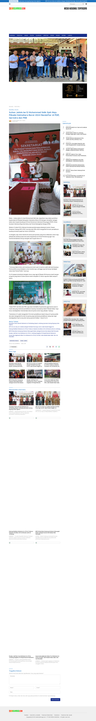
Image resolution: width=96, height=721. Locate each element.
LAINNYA (70, 35)
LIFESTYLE (45, 35)
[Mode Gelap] (86, 4)
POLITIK (32, 35)
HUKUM (26, 35)
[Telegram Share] (56, 347)
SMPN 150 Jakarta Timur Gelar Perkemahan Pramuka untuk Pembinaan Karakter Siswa (76, 155)
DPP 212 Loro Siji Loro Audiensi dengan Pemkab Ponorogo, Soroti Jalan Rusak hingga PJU (37, 1)
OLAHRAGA (38, 35)
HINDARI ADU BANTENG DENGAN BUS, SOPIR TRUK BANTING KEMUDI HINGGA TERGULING (75, 165)
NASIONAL (12, 35)
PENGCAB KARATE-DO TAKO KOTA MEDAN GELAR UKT (76, 128)
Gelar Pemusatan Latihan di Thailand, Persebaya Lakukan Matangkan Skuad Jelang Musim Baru (78, 252)
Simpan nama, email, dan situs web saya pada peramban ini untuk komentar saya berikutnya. (32, 695)
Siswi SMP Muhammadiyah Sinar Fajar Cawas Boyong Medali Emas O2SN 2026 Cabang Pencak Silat (74, 240)
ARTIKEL (64, 35)
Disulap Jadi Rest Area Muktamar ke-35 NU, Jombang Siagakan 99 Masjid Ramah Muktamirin (32, 333)
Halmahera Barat (14, 340)
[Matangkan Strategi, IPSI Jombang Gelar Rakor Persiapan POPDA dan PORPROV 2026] (67, 246)
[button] (83, 4)
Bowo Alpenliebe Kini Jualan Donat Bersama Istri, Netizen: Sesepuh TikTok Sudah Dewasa (78, 325)
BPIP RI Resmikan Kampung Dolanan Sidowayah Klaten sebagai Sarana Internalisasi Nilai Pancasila (33, 331)
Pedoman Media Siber (47, 715)
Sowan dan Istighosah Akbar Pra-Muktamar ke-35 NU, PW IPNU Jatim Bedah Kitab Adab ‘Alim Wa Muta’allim (33, 336)
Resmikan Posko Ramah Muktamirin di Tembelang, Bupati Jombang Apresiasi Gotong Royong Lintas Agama (34, 324)
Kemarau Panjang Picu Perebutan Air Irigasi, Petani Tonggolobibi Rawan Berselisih (78, 285)
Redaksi (26, 715)
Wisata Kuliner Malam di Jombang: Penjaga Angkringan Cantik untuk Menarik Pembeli (76, 133)
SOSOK (52, 35)
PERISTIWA (19, 35)
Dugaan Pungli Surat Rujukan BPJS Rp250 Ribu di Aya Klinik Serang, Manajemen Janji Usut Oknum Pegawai (74, 280)
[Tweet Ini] (50, 347)
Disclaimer (57, 715)
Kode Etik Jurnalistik (35, 715)
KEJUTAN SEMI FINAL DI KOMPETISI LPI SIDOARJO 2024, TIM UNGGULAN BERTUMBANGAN (75, 176)
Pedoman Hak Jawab (66, 715)
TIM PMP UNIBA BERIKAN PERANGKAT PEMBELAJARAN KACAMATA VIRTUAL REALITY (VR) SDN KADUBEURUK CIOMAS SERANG (76, 149)
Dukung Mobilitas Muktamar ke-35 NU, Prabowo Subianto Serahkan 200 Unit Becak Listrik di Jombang (34, 329)
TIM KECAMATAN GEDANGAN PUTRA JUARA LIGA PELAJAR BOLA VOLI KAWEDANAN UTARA (75, 139)
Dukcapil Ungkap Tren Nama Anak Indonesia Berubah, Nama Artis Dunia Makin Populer (79, 332)
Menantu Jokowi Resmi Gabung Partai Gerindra (75, 171)
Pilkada (23, 120)
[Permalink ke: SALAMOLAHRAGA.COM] (10, 121)
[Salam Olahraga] (17, 8)
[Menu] (10, 4)
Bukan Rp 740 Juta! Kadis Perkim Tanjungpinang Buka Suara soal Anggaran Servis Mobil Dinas (79, 292)
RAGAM (58, 35)
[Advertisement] (48, 22)
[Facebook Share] (47, 347)
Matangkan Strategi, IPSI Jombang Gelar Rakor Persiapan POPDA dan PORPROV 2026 (78, 245)
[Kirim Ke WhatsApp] (59, 347)
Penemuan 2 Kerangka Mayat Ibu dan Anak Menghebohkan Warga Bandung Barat (75, 144)
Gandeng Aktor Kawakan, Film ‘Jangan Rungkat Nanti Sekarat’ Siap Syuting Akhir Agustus (74, 319)
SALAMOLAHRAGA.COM (16, 120)
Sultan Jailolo (23, 340)
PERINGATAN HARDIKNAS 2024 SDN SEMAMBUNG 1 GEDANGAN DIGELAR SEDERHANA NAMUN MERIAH (74, 160)
